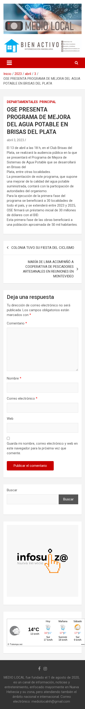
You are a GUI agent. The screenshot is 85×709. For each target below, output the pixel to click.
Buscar (12, 490)
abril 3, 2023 (15, 140)
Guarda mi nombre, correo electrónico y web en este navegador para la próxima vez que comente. (42, 448)
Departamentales (22, 102)
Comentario (17, 323)
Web (10, 419)
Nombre (14, 378)
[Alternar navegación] (9, 63)
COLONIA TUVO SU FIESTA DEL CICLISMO (42, 248)
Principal (47, 102)
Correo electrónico (22, 398)
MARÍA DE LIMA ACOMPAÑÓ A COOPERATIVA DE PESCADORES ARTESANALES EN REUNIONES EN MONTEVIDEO (48, 269)
